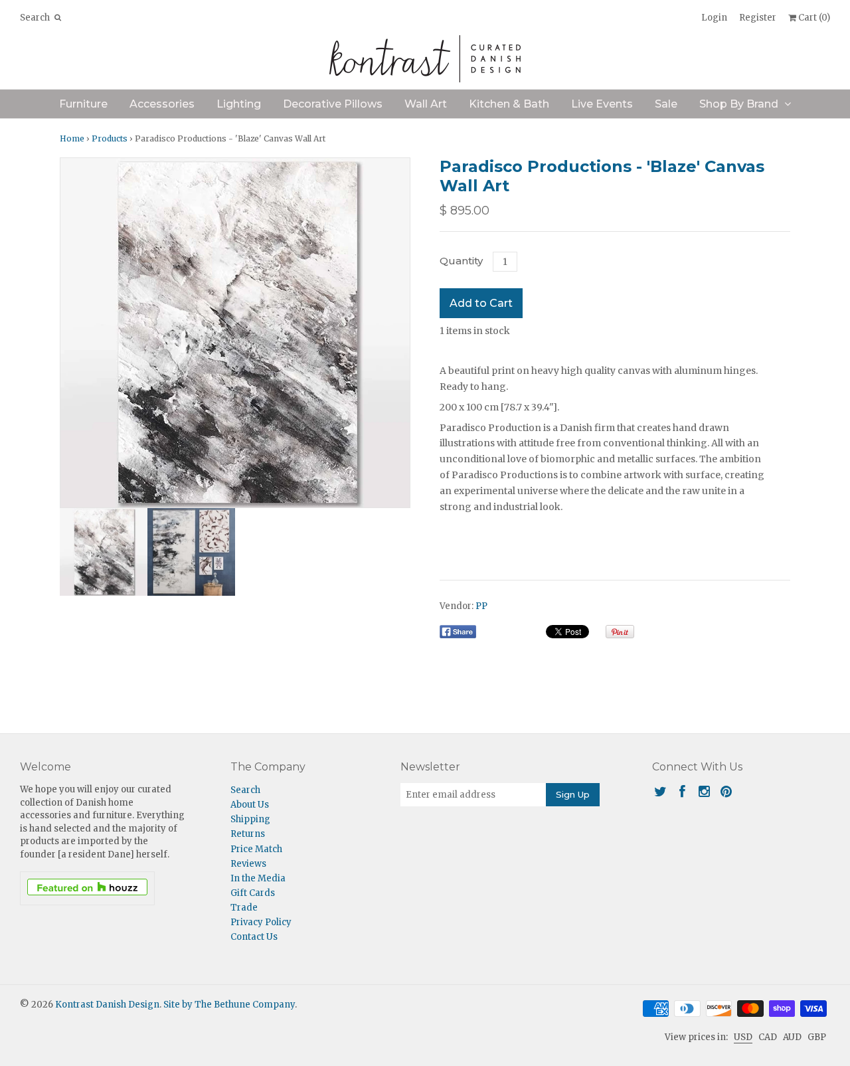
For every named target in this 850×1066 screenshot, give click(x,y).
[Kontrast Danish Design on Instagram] (704, 791)
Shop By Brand (738, 104)
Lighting (238, 104)
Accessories (162, 104)
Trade (244, 907)
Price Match (256, 849)
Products (110, 138)
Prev (74, 333)
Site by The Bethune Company (229, 1004)
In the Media (258, 878)
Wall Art (425, 104)
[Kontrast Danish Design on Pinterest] (726, 791)
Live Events (602, 104)
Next (396, 333)
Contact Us (254, 936)
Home (72, 138)
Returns (247, 834)
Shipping (250, 819)
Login (714, 17)
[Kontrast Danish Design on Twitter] (660, 791)
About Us (249, 804)
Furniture (83, 104)
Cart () (813, 17)
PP (481, 606)
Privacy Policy (261, 922)
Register (757, 17)
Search (245, 790)
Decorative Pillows (332, 104)
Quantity (461, 260)
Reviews (248, 863)
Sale (666, 104)
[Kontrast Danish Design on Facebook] (682, 791)
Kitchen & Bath (509, 104)
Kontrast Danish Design (107, 1004)
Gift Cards (252, 893)
